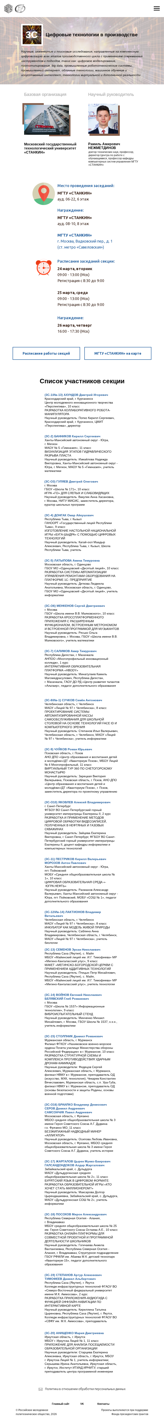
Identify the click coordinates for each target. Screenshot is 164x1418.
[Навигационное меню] (157, 8)
